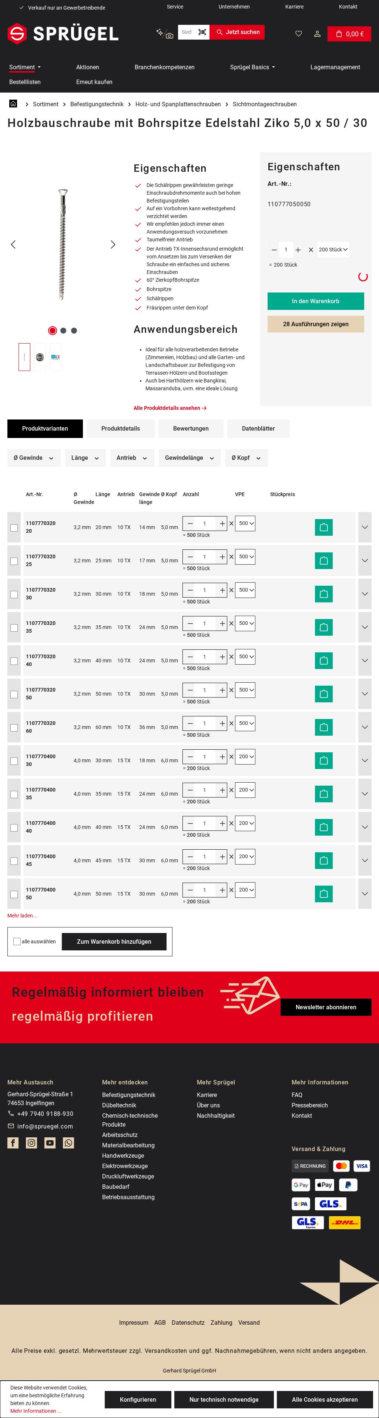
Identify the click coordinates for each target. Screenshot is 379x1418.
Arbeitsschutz (120, 1134)
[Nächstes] (113, 245)
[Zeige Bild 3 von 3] (74, 331)
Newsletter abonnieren (326, 1007)
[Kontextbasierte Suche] (164, 34)
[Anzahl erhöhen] (298, 249)
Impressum (133, 1322)
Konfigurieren (138, 1399)
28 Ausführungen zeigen (316, 324)
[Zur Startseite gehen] (62, 34)
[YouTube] (50, 1145)
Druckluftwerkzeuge (128, 1176)
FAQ (297, 1094)
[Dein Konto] (317, 33)
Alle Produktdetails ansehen (167, 408)
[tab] (121, 428)
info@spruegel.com (45, 1126)
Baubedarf (116, 1186)
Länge (80, 457)
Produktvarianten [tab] (45, 428)
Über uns (208, 1105)
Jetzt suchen (243, 32)
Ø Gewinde (29, 457)
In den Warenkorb (315, 301)
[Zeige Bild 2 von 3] (63, 331)
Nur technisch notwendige (224, 1399)
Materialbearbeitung (128, 1145)
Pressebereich (310, 1105)
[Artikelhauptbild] (63, 245)
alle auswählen (39, 941)
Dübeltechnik (119, 1105)
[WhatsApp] (68, 1145)
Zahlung (221, 1322)
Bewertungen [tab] (191, 428)
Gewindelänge (185, 457)
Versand (249, 1322)
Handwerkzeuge (123, 1155)
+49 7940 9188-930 (45, 1113)
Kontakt (302, 1115)
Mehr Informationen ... (36, 1411)
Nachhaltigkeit (216, 1115)
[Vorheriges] (13, 245)
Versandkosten (166, 1350)
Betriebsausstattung (128, 1197)
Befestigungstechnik (128, 1094)
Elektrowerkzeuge (125, 1166)
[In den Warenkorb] (324, 527)
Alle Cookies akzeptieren (325, 1399)
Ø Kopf (241, 457)
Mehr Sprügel (216, 1082)
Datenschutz (188, 1322)
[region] (63, 261)
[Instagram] (31, 1145)
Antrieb (127, 457)
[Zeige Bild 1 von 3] (53, 331)
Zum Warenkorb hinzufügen (114, 941)
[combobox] (186, 32)
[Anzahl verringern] (274, 249)
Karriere (207, 1094)
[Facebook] (13, 1145)
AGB (160, 1322)
